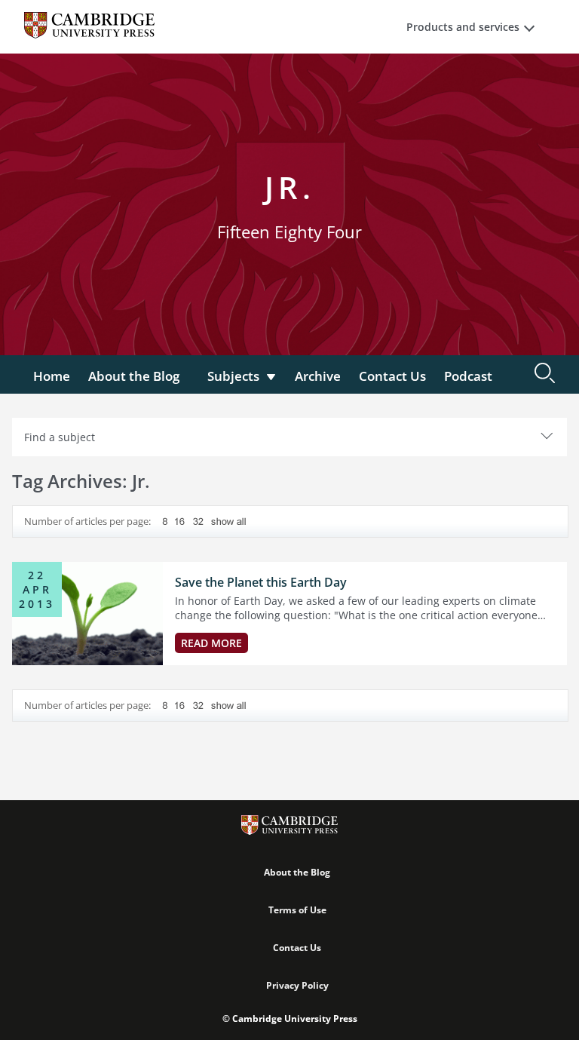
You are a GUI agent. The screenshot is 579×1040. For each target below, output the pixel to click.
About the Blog (133, 376)
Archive (318, 376)
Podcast (468, 376)
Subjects (233, 376)
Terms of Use (297, 909)
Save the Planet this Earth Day (261, 582)
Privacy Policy (297, 985)
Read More (211, 643)
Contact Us (392, 376)
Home (51, 376)
